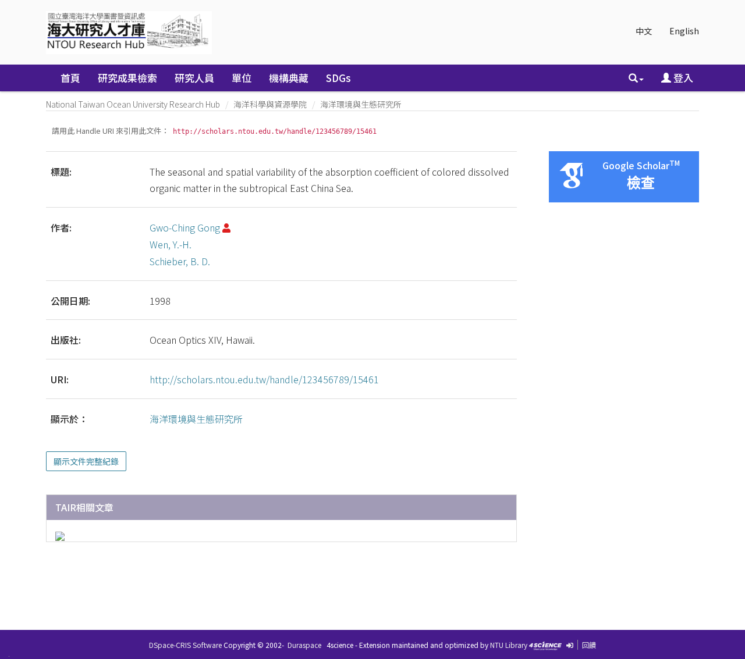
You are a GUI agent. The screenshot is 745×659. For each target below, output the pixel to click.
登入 (682, 77)
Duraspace (304, 645)
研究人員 (194, 77)
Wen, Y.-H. (170, 244)
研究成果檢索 (127, 77)
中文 (644, 31)
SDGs (338, 77)
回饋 (589, 645)
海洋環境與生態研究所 (361, 104)
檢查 (641, 183)
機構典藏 (288, 77)
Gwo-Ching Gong (185, 227)
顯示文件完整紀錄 (86, 461)
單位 (241, 77)
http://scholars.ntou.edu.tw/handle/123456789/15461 (264, 379)
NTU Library (508, 645)
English (684, 31)
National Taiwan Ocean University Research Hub (133, 104)
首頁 (70, 77)
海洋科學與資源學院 (270, 104)
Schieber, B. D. (180, 261)
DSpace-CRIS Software (185, 645)
